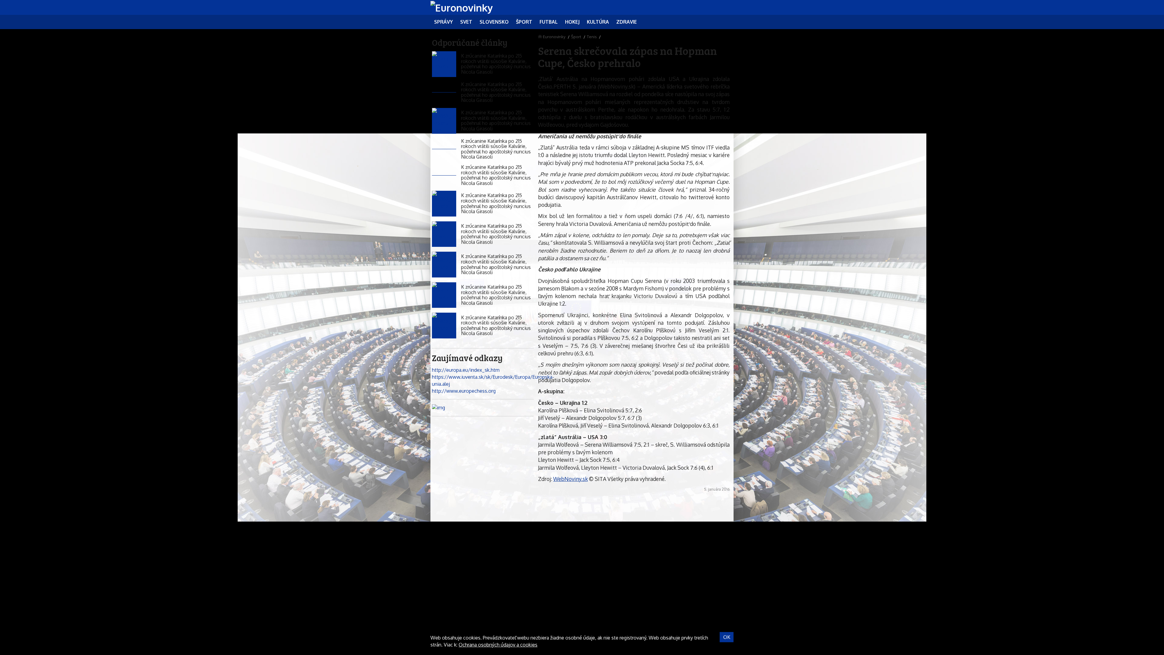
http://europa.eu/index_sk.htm (466, 370)
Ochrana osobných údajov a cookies (498, 645)
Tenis (592, 36)
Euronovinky (554, 36)
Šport (576, 36)
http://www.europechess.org (464, 391)
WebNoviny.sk (570, 478)
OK (726, 637)
